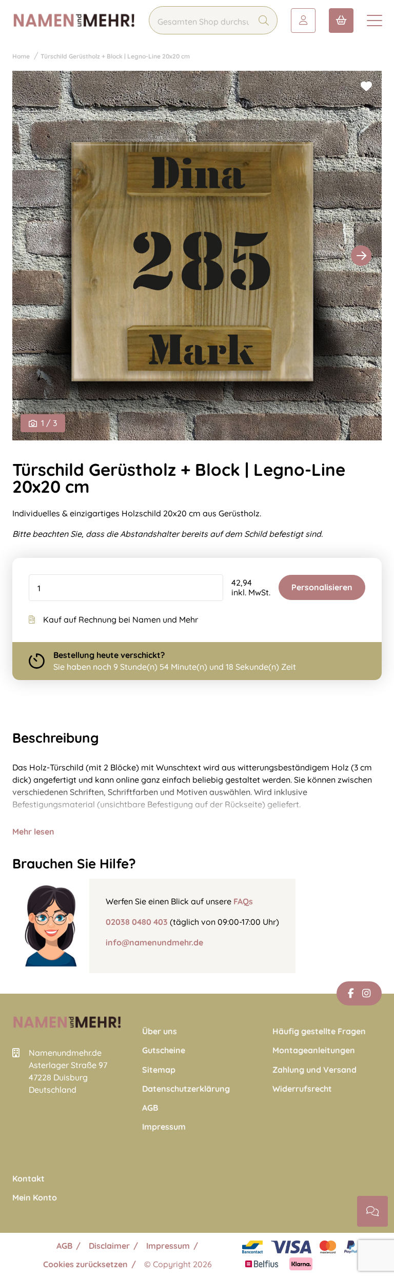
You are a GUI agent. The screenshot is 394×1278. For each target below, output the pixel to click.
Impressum (164, 1127)
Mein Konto (34, 1198)
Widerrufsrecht (302, 1089)
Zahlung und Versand (314, 1070)
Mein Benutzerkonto (303, 20)
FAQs (243, 901)
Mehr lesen (33, 831)
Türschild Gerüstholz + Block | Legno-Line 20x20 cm (115, 56)
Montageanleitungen (313, 1050)
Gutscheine (163, 1050)
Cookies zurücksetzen (85, 1264)
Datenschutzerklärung (186, 1089)
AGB (150, 1108)
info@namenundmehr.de (154, 942)
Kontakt (28, 1179)
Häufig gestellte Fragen (319, 1031)
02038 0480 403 (137, 922)
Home (21, 56)
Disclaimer (109, 1246)
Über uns (159, 1031)
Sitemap (158, 1070)
